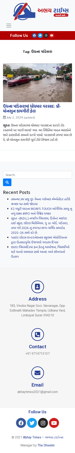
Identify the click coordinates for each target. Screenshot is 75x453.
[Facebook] (34, 35)
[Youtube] (51, 35)
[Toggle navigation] (8, 26)
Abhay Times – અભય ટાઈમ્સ (43, 437)
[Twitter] (40, 35)
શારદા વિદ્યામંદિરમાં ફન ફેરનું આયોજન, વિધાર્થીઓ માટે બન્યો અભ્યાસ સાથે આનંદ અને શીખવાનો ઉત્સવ (40, 252)
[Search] (7, 182)
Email (37, 385)
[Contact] (37, 334)
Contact (37, 346)
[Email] (37, 372)
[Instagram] (46, 35)
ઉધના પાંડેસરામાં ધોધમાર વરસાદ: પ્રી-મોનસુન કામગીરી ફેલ (32, 108)
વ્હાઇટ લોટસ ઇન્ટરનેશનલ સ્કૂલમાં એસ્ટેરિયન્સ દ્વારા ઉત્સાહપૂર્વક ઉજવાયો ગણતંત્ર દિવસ (39, 240)
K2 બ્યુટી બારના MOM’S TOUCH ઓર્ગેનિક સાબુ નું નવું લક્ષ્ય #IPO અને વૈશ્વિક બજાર (41, 211)
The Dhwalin (46, 445)
